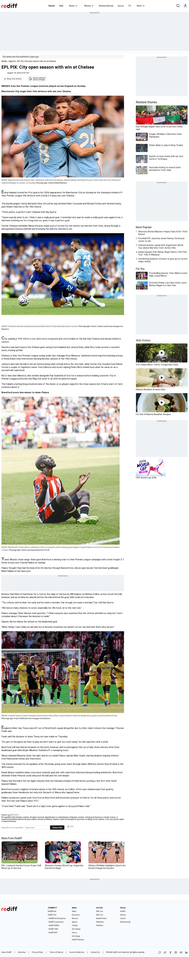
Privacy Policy (37, 952)
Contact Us (95, 952)
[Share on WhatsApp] (160, 952)
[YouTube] (181, 952)
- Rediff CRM (53, 929)
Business (76, 915)
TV (129, 5)
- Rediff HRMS (53, 925)
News (72, 5)
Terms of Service (56, 952)
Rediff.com (117, 952)
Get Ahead (76, 929)
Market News (101, 918)
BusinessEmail (106, 5)
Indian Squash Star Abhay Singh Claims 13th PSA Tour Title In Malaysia (162, 253)
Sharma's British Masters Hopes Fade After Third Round (162, 233)
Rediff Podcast (78, 940)
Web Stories (143, 340)
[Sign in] (185, 5)
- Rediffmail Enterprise (57, 918)
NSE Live (99, 915)
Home (51, 5)
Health (123, 911)
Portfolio (99, 925)
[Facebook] (170, 952)
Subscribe (57, 827)
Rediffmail (52, 911)
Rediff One (52, 915)
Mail (61, 5)
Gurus (121, 5)
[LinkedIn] (186, 952)
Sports (12, 61)
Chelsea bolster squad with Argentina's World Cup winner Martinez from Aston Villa (160, 246)
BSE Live (99, 911)
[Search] (178, 5)
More (139, 5)
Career (123, 918)
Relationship (125, 922)
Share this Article (14, 79)
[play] (162, 353)
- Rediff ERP (52, 933)
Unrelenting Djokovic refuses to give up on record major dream (162, 260)
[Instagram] (176, 952)
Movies (75, 918)
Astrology (76, 936)
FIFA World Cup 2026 (146, 477)
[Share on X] (165, 952)
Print (72, 826)
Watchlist (100, 922)
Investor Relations (76, 952)
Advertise (22, 952)
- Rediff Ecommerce (56, 922)
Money (87, 5)
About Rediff (6, 952)
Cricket (75, 925)
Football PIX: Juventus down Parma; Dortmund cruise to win (161, 239)
